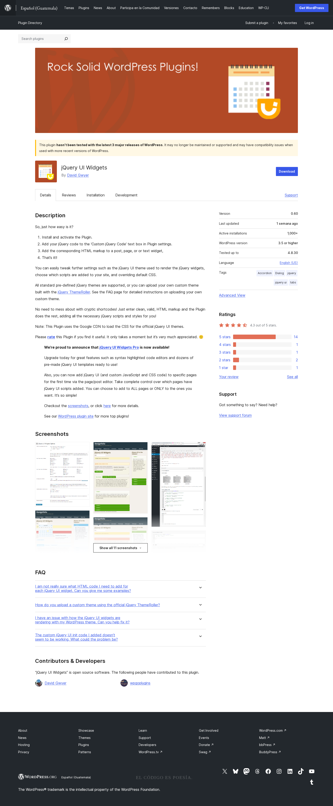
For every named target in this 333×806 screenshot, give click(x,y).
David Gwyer (78, 175)
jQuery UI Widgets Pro (119, 347)
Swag (205, 752)
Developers (147, 745)
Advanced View (232, 295)
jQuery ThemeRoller (74, 292)
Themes (84, 738)
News (22, 738)
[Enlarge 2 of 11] (83, 516)
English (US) (289, 263)
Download (287, 171)
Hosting (24, 745)
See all (292, 376)
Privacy (23, 752)
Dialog (279, 273)
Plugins (83, 745)
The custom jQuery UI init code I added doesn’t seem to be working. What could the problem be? (76, 637)
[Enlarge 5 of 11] (141, 523)
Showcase (86, 730)
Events (204, 738)
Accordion (265, 273)
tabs (293, 282)
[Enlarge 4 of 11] (141, 448)
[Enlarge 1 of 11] (83, 448)
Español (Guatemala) (76, 777)
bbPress (267, 745)
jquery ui (281, 282)
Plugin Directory (30, 23)
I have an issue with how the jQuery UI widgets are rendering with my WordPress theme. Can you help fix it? (82, 620)
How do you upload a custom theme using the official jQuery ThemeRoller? (97, 605)
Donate (206, 745)
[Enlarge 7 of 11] (200, 448)
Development (126, 195)
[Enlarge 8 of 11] (200, 536)
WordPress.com (273, 730)
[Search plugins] (66, 38)
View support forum (235, 415)
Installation (96, 195)
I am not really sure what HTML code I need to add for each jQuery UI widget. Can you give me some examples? (83, 588)
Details (45, 195)
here (107, 405)
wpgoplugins (140, 683)
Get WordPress (311, 8)
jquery (291, 273)
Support (291, 195)
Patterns (84, 752)
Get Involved (208, 730)
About (22, 730)
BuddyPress (270, 752)
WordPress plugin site (76, 416)
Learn (143, 730)
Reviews (69, 195)
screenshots (78, 405)
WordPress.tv (151, 752)
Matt (264, 738)
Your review (229, 376)
